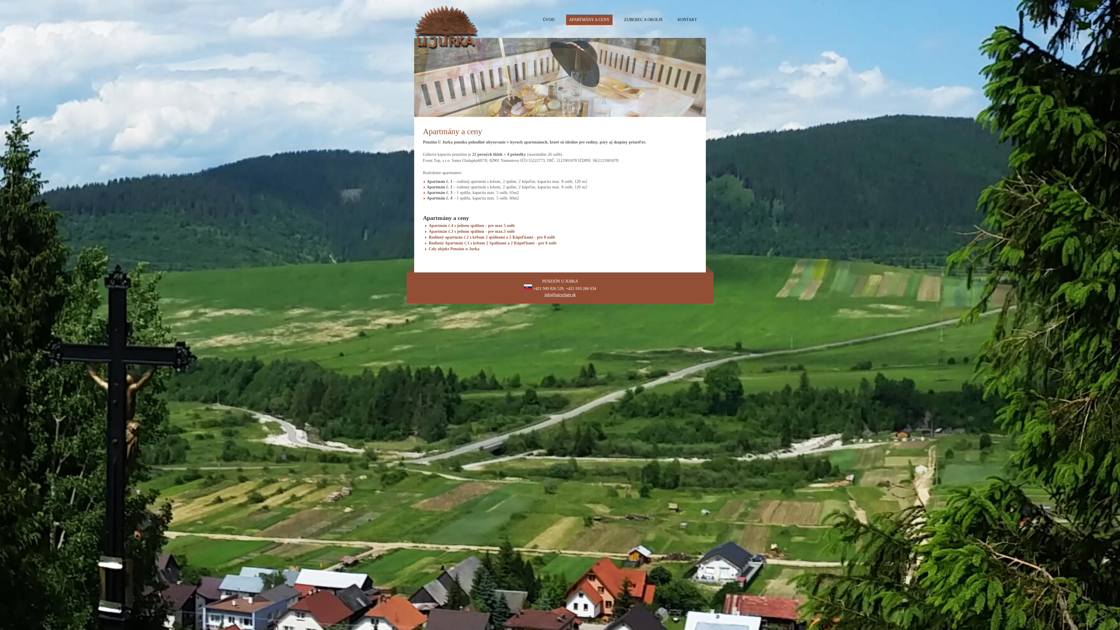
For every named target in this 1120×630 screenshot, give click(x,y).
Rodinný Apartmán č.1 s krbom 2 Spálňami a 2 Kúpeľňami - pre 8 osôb (492, 243)
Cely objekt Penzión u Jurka (454, 249)
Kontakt (687, 20)
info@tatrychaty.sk (560, 295)
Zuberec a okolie (643, 20)
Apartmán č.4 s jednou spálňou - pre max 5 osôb (472, 225)
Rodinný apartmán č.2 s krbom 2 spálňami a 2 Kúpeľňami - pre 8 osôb (492, 237)
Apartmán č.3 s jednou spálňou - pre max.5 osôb (472, 231)
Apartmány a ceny (589, 20)
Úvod (548, 20)
